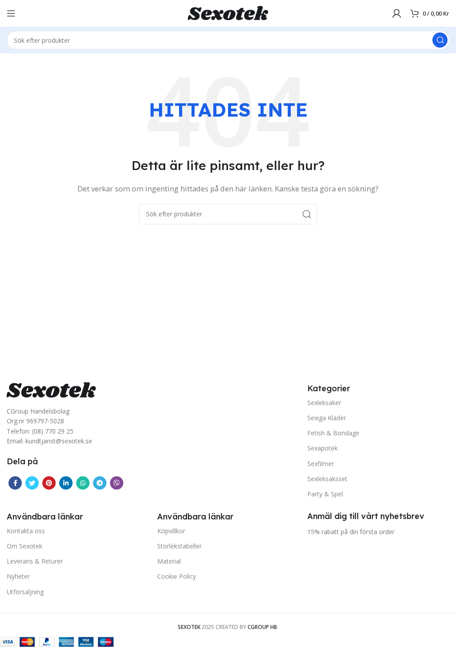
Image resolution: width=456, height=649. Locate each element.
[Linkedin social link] (66, 483)
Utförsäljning (25, 592)
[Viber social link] (116, 483)
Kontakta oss (26, 531)
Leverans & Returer (35, 561)
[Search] (440, 40)
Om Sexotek (24, 546)
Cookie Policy (176, 576)
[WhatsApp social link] (83, 483)
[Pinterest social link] (49, 483)
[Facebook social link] (15, 483)
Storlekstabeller (179, 546)
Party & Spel (325, 494)
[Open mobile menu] (11, 13)
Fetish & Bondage (333, 433)
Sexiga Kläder (326, 418)
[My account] (397, 13)
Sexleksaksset (327, 479)
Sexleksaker (324, 402)
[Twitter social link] (32, 483)
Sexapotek (322, 448)
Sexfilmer (320, 463)
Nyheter (18, 576)
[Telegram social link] (99, 483)
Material (169, 561)
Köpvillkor (171, 531)
